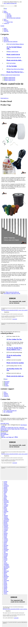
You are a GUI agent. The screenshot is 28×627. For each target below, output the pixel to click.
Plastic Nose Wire (15, 429)
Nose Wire (9, 16)
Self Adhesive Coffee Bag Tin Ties (12, 293)
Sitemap (3, 426)
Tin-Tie (9, 429)
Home (5, 11)
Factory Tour (10, 22)
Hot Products (24, 424)
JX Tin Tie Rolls (12, 66)
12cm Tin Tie (4, 427)
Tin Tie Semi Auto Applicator (13, 17)
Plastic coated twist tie (13, 54)
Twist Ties (9, 15)
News (5, 19)
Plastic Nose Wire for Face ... (15, 72)
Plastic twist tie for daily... (14, 60)
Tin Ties (8, 13)
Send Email (3, 433)
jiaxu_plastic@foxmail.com (10, 3)
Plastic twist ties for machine (15, 363)
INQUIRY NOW (5, 423)
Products (6, 12)
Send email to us (4, 98)
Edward (2, 435)
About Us (6, 20)
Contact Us (6, 23)
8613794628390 (4, 434)
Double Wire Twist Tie (12, 427)
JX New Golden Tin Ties (14, 339)
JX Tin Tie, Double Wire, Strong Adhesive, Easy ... (14, 348)
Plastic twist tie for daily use (12, 292)
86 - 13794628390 (8, 412)
